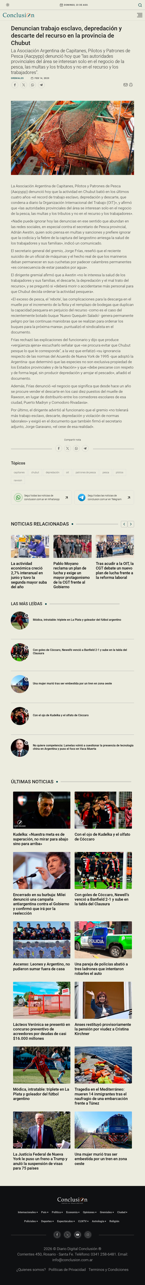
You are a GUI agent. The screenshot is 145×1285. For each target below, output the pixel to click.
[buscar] (140, 5)
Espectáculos (65, 1221)
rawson (18, 480)
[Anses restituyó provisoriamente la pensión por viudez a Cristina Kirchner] (103, 1000)
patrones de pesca (86, 472)
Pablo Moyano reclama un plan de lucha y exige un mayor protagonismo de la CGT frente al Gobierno (71, 575)
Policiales (30, 1221)
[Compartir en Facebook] (15, 84)
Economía (72, 1212)
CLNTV (82, 1221)
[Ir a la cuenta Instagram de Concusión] (88, 1235)
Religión (114, 1221)
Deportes (46, 1221)
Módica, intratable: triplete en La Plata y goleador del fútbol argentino (77, 619)
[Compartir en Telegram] (41, 84)
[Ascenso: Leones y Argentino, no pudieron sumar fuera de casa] (41, 939)
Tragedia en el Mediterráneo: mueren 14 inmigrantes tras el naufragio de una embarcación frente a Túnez (101, 1096)
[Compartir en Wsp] (32, 84)
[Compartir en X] (24, 84)
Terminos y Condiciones (109, 1270)
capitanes (19, 472)
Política (56, 1212)
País (44, 1212)
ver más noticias (72, 1178)
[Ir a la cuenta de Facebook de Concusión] (57, 1235)
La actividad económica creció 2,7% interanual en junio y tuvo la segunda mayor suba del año (29, 575)
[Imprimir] (131, 84)
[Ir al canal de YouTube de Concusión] (78, 1235)
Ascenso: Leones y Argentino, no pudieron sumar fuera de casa (41, 966)
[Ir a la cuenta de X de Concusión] (67, 1235)
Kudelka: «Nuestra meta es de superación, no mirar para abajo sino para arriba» (40, 839)
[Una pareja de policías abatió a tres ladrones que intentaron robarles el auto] (103, 939)
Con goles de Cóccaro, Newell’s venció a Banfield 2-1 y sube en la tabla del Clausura (102, 899)
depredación (52, 472)
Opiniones (89, 1212)
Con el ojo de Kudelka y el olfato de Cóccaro (61, 715)
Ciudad (121, 1212)
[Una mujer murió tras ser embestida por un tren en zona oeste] (103, 1130)
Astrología (98, 1221)
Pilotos (119, 472)
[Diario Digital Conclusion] (18, 15)
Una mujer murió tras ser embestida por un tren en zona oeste (72, 683)
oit (67, 472)
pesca (106, 472)
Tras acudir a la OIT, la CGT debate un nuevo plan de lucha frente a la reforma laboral (115, 570)
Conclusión (88, 1249)
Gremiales (17, 78)
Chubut (35, 472)
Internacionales (27, 1212)
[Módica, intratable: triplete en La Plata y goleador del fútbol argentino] (41, 1065)
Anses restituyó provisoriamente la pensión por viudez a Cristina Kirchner (103, 1029)
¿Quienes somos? (31, 1270)
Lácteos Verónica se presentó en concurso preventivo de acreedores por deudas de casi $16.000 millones (41, 1031)
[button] (124, 524)
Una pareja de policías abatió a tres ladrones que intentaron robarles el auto (101, 969)
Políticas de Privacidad (67, 1270)
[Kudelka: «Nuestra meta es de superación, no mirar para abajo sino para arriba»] (41, 810)
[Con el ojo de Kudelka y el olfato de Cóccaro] (103, 810)
